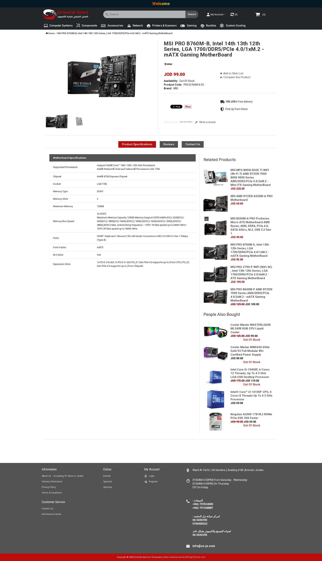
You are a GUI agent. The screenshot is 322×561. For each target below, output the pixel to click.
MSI (175, 88)
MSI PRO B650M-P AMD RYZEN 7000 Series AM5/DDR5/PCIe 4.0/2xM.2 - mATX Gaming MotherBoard (251, 295)
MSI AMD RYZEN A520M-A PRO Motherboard (252, 198)
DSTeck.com (198, 557)
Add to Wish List (233, 73)
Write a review (207, 122)
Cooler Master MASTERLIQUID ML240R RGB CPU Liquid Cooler (251, 328)
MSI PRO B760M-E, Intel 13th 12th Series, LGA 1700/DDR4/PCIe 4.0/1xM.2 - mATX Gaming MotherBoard (250, 250)
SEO (187, 557)
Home (51, 33)
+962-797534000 (202, 504)
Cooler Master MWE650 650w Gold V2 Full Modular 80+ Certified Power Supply (250, 350)
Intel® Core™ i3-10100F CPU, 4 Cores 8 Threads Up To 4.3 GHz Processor (251, 395)
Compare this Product (236, 77)
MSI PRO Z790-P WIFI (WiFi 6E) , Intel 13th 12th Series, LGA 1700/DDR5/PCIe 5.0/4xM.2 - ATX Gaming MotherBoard (251, 272)
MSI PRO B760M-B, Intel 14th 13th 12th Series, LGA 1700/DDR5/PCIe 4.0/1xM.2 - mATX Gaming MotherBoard (114, 33)
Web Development (173, 557)
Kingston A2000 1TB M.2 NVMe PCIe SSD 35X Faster (251, 416)
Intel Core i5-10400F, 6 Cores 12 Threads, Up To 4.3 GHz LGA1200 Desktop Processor (250, 373)
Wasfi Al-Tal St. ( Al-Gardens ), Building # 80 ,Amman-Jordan (227, 470)
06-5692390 (199, 534)
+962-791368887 (202, 507)
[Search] (191, 14)
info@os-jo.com (203, 546)
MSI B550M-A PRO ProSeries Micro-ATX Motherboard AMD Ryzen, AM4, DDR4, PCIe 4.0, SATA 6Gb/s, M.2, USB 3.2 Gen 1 (251, 226)
